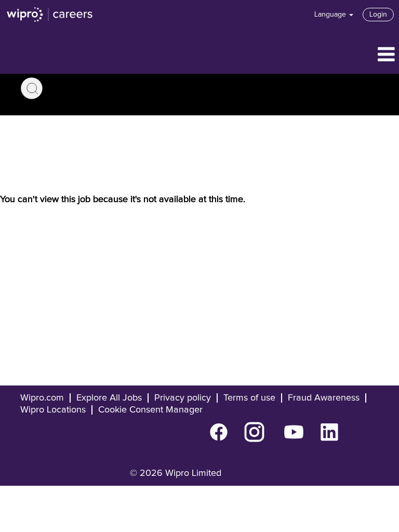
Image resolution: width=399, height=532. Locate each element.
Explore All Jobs (109, 398)
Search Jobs (31, 88)
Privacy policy (182, 398)
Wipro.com (42, 398)
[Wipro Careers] (50, 14)
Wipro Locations (53, 410)
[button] (199, 55)
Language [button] (331, 14)
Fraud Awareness (324, 398)
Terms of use (249, 398)
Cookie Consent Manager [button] (150, 410)
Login (378, 14)
